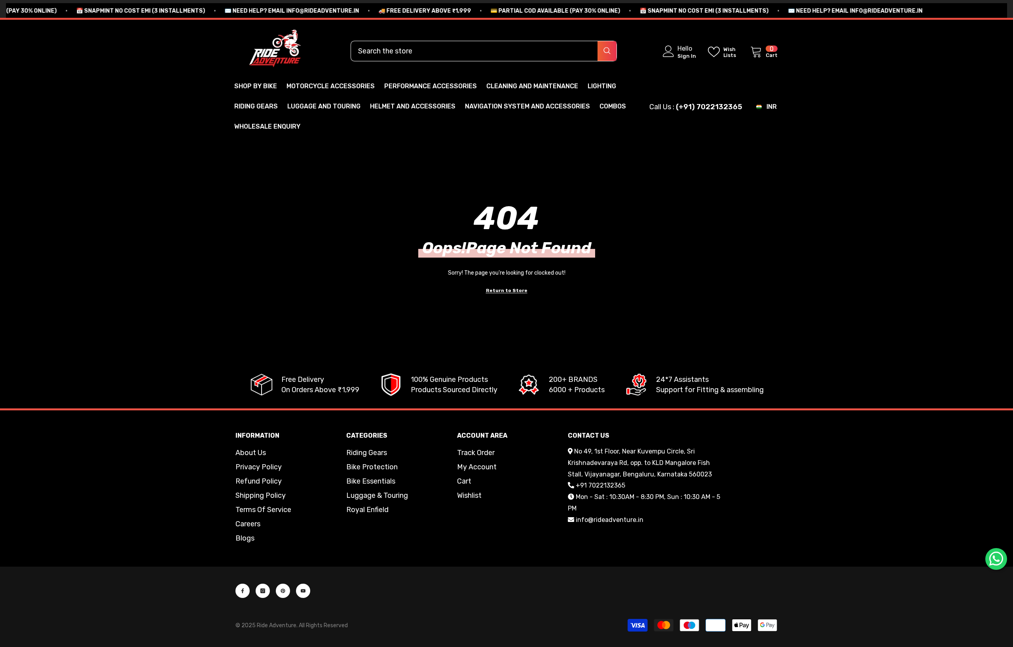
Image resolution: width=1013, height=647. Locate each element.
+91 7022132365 (600, 485)
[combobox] (474, 51)
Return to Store (506, 290)
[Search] (484, 51)
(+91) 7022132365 (709, 106)
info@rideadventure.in (609, 520)
